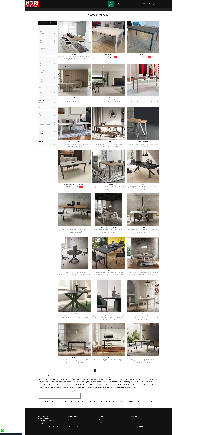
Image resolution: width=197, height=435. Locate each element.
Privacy (2, 434)
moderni (41, 94)
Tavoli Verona (107, 9)
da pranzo (41, 53)
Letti (100, 421)
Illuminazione (133, 418)
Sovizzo (41, 131)
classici (41, 90)
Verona (41, 133)
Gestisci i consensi (16, 434)
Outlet (158, 4)
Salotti (101, 419)
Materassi (132, 421)
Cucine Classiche (73, 418)
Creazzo (41, 120)
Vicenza (41, 136)
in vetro (41, 81)
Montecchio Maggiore (45, 124)
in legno (41, 72)
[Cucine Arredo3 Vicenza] (111, 4)
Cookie (7, 434)
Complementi (133, 416)
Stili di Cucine (72, 415)
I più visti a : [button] (42, 113)
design (40, 92)
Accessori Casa (133, 4)
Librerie (101, 416)
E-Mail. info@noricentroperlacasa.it (47, 420)
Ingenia (41, 35)
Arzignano (41, 117)
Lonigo (40, 122)
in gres (40, 63)
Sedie (69, 421)
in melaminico (42, 77)
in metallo (41, 79)
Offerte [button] (41, 142)
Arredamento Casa (121, 4)
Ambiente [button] (42, 48)
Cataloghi (152, 4)
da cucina (41, 51)
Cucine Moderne (72, 416)
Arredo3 (41, 31)
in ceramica (42, 61)
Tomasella (41, 42)
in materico (42, 75)
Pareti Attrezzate (103, 418)
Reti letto (132, 419)
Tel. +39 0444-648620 (43, 418)
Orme (40, 40)
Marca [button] (41, 29)
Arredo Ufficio (143, 4)
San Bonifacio (42, 129)
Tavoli (101, 9)
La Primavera (42, 38)
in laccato (41, 68)
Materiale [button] (42, 59)
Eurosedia (41, 33)
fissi (40, 107)
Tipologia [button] (42, 100)
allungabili (41, 102)
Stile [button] (40, 87)
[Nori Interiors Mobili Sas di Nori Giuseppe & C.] (32, 4)
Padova (41, 127)
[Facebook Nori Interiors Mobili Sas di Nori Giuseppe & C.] (39, 423)
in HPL (40, 66)
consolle (41, 105)
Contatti (164, 4)
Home (88, 9)
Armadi (101, 422)
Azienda (104, 4)
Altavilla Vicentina (43, 115)
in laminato (42, 70)
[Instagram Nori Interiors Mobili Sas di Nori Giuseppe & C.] (41, 423)
